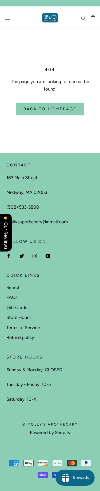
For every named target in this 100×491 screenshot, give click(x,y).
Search (13, 287)
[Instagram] (35, 255)
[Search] (83, 17)
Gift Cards (16, 307)
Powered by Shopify (50, 432)
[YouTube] (48, 255)
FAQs (12, 297)
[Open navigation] (7, 17)
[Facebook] (8, 255)
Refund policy (20, 337)
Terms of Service (23, 327)
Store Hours (18, 317)
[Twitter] (21, 255)
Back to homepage (50, 109)
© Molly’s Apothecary (50, 424)
